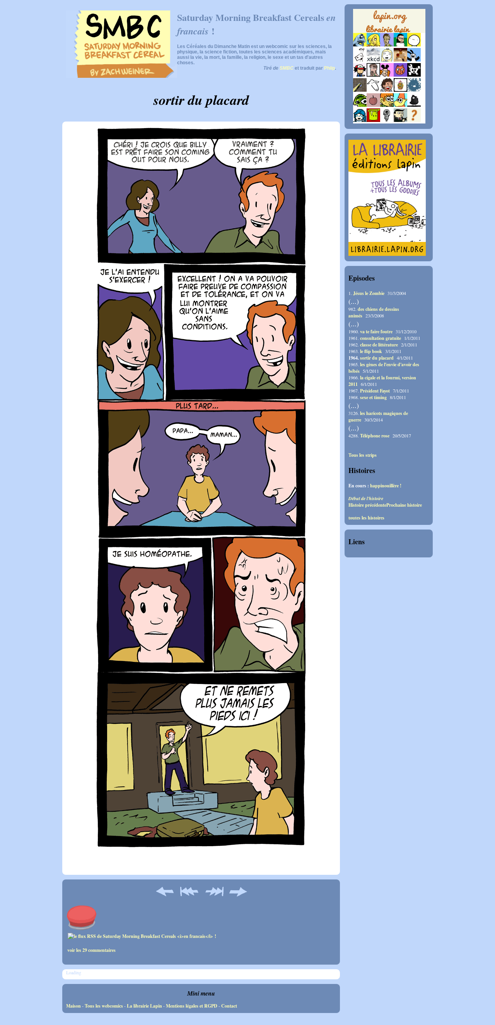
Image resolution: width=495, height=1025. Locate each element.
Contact (229, 1006)
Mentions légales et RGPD (191, 1006)
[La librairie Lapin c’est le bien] (387, 254)
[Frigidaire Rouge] (373, 120)
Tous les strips (362, 455)
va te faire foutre (376, 331)
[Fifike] (360, 60)
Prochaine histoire (404, 505)
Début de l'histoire (365, 498)
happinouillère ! (385, 485)
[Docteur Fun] (387, 75)
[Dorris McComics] (400, 75)
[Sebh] (400, 44)
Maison (73, 1006)
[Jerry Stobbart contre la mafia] (400, 120)
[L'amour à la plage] (400, 90)
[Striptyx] (387, 90)
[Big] (400, 60)
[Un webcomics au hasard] (414, 120)
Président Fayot (375, 390)
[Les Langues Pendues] (360, 105)
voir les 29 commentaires (91, 950)
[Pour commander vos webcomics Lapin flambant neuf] (389, 32)
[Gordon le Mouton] (373, 90)
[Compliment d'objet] (373, 105)
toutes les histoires (366, 518)
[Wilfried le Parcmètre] (387, 120)
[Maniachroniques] (387, 105)
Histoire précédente (367, 505)
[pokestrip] (360, 75)
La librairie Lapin (144, 1006)
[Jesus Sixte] (373, 75)
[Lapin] (360, 44)
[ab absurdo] (414, 44)
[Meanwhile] (414, 90)
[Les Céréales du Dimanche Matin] (387, 44)
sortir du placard (377, 358)
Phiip (329, 68)
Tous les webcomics (104, 1006)
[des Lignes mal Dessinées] (387, 60)
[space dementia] (414, 75)
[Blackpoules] (414, 105)
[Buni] (414, 60)
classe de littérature (379, 344)
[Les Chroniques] (360, 120)
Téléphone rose (374, 435)
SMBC (287, 68)
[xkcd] (373, 60)
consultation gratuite (380, 338)
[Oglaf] (373, 44)
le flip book (371, 351)
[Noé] (360, 90)
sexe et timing (373, 397)
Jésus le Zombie (368, 293)
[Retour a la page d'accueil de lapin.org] (389, 23)
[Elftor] (400, 105)
